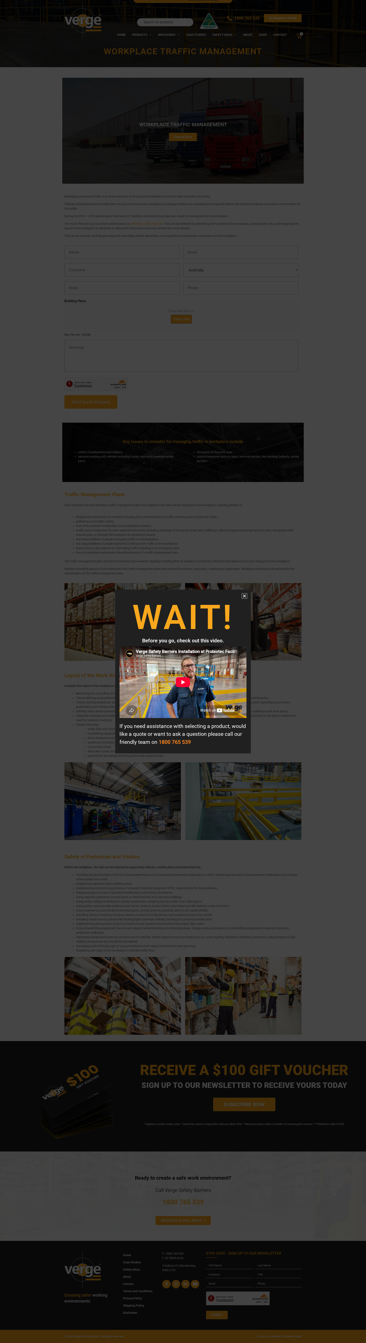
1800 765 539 (175, 742)
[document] (183, 671)
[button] (244, 596)
